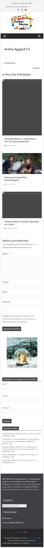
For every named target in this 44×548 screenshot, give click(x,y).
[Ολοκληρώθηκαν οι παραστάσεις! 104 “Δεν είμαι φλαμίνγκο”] (22, 80)
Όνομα (5, 282)
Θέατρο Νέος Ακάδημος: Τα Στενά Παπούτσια (17, 460)
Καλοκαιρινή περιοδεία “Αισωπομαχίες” (15, 178)
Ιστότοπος (6, 302)
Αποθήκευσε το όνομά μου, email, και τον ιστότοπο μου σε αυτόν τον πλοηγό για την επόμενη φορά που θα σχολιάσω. (19, 319)
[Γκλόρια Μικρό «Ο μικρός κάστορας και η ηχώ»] (22, 193)
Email (5, 292)
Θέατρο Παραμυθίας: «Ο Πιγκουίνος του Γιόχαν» (22, 8)
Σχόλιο (5, 254)
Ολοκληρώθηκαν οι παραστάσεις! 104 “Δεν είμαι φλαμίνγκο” (20, 140)
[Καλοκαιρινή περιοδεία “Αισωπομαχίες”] (22, 154)
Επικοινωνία (6, 518)
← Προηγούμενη (8, 63)
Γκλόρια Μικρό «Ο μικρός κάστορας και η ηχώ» (21, 223)
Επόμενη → (37, 68)
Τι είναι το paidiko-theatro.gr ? (13, 523)
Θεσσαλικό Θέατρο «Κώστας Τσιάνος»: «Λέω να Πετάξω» (21, 434)
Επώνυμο (6, 408)
